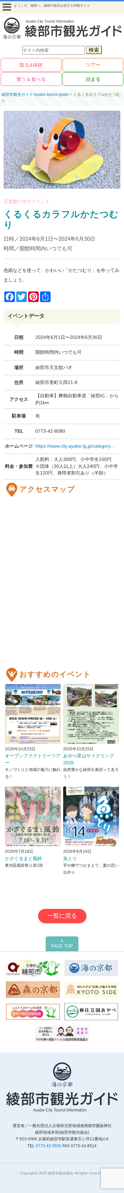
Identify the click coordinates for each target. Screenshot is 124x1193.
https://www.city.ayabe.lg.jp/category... (74, 446)
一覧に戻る (62, 915)
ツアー (93, 65)
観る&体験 (31, 65)
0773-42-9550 (49, 1146)
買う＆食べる (31, 79)
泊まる (93, 79)
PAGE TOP (62, 944)
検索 (94, 50)
